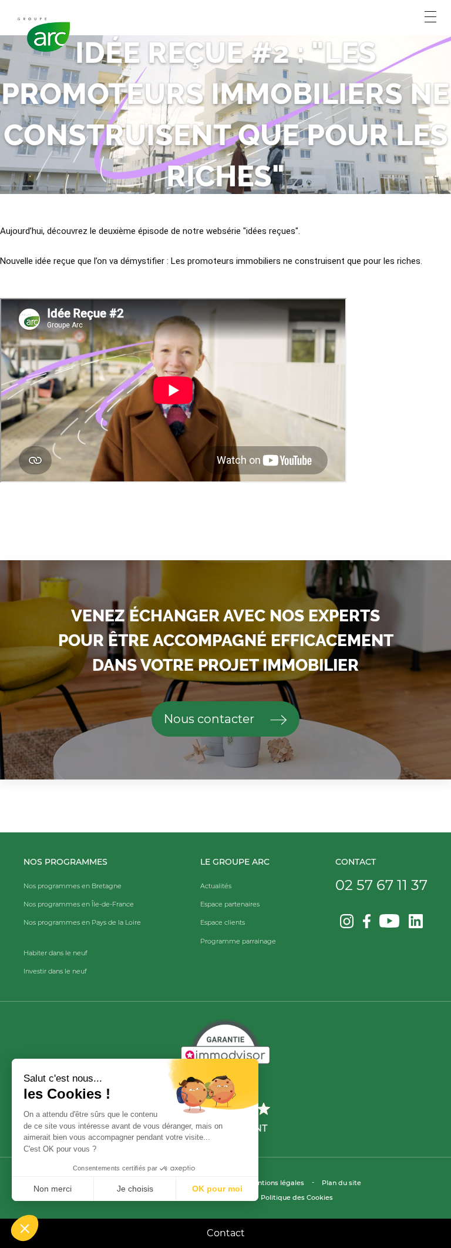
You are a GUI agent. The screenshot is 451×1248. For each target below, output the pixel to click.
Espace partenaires (230, 904)
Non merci (52, 1188)
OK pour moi (217, 1188)
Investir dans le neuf (55, 971)
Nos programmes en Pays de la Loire (82, 922)
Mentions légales (275, 1183)
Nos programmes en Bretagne (72, 886)
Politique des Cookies (297, 1197)
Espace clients (222, 922)
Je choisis (135, 1188)
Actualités (215, 886)
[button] (25, 1228)
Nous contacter (210, 719)
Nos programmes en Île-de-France (78, 904)
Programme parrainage (238, 941)
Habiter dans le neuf (55, 953)
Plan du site (341, 1183)
